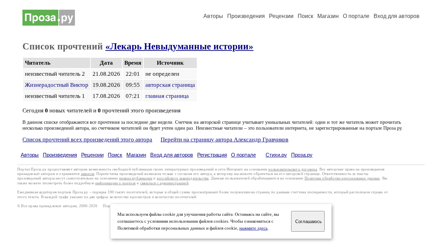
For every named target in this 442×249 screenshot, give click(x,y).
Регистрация (212, 155)
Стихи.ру (276, 155)
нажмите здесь (253, 228)
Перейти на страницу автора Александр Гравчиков (224, 139)
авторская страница (170, 85)
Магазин (328, 16)
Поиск (305, 16)
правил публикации (135, 178)
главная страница (167, 96)
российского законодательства (183, 178)
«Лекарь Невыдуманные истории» (179, 46)
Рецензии (281, 16)
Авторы (213, 16)
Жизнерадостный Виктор (56, 85)
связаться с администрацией (164, 183)
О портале (243, 155)
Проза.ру (302, 155)
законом (87, 174)
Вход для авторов (397, 16)
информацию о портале (115, 183)
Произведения (246, 16)
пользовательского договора (292, 169)
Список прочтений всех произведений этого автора (87, 139)
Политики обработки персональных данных (342, 178)
